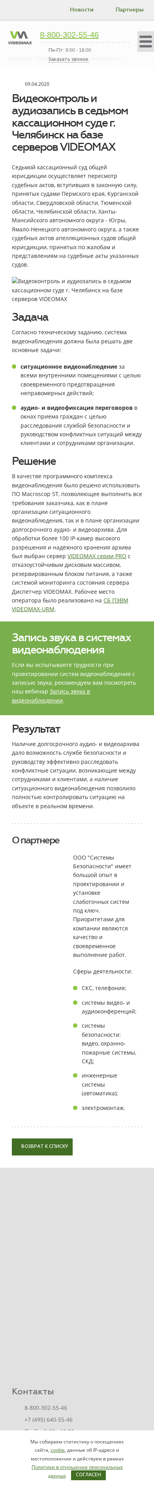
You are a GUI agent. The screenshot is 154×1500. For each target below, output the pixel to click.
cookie (58, 1450)
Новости (82, 9)
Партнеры (130, 9)
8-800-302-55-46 (69, 35)
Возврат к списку (44, 1146)
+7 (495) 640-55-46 (48, 1419)
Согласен (88, 1475)
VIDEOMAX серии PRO (97, 556)
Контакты (33, 1391)
